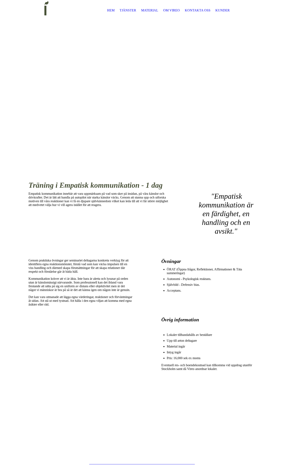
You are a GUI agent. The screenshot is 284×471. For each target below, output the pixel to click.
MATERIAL (149, 10)
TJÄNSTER (128, 10)
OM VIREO (171, 10)
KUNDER (222, 10)
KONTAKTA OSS (197, 10)
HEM (111, 10)
